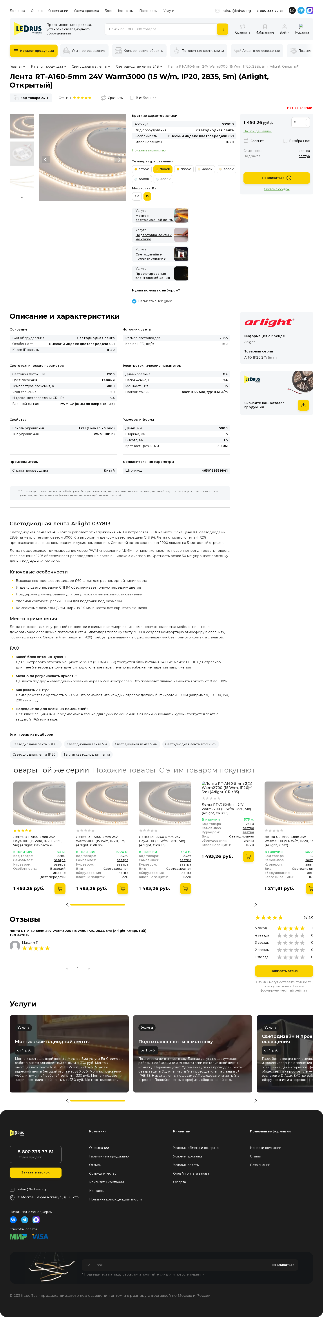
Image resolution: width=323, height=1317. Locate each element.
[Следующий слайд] (118, 159)
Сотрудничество (102, 1173)
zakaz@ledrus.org (237, 11)
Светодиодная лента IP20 (34, 754)
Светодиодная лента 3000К (36, 744)
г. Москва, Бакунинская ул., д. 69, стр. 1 (50, 1197)
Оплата (37, 11)
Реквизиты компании (106, 1182)
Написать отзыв (284, 971)
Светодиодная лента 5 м (87, 744)
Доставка (17, 11)
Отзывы (95, 1165)
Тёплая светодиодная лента (87, 754)
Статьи (255, 1156)
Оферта (179, 1182)
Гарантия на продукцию (109, 1156)
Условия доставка (188, 1156)
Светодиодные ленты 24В (137, 66)
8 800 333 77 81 (269, 11)
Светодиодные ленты (89, 66)
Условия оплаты (186, 1165)
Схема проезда (86, 11)
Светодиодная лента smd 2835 (190, 744)
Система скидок (277, 189)
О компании (58, 11)
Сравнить (115, 98)
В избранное (146, 98)
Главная (16, 66)
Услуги (168, 11)
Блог (108, 11)
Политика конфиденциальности (115, 1199)
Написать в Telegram (155, 301)
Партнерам (148, 11)
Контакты (126, 11)
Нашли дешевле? (257, 131)
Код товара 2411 (34, 98)
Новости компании (265, 1148)
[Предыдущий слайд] (46, 159)
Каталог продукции (37, 51)
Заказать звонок (36, 1172)
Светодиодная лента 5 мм (136, 744)
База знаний (260, 1165)
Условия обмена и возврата (196, 1148)
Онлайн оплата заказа (191, 1173)
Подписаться (273, 178)
